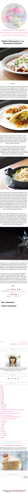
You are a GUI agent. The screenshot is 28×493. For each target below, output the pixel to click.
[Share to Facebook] (15, 294)
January (2, 435)
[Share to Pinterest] (16, 294)
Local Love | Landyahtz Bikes (6, 415)
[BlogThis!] (12, 294)
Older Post (24, 341)
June (2, 426)
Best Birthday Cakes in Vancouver (13, 445)
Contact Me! (6, 35)
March (2, 431)
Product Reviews (17, 32)
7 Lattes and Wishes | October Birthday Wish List (10, 416)
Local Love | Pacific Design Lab (7, 411)
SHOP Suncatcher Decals (18, 35)
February (3, 433)
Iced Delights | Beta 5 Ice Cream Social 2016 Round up (12, 409)
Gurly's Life (10, 30)
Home (4, 30)
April (2, 430)
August (2, 422)
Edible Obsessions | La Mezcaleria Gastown (9, 413)
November (3, 406)
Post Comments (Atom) (22, 344)
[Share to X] (13, 294)
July (1, 424)
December (3, 404)
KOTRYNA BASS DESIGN (16, 491)
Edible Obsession (15, 296)
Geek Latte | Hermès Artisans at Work (8, 418)
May (2, 428)
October (2, 408)
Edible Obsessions (19, 30)
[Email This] (10, 294)
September (3, 420)
